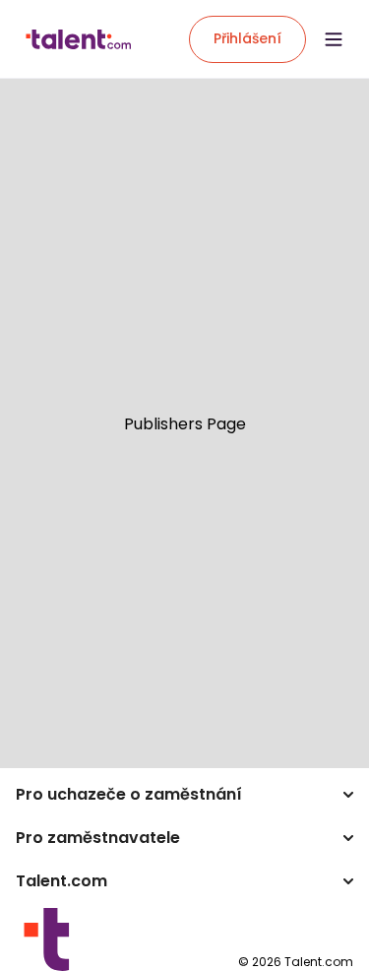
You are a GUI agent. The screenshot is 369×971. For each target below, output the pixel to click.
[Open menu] (333, 39)
